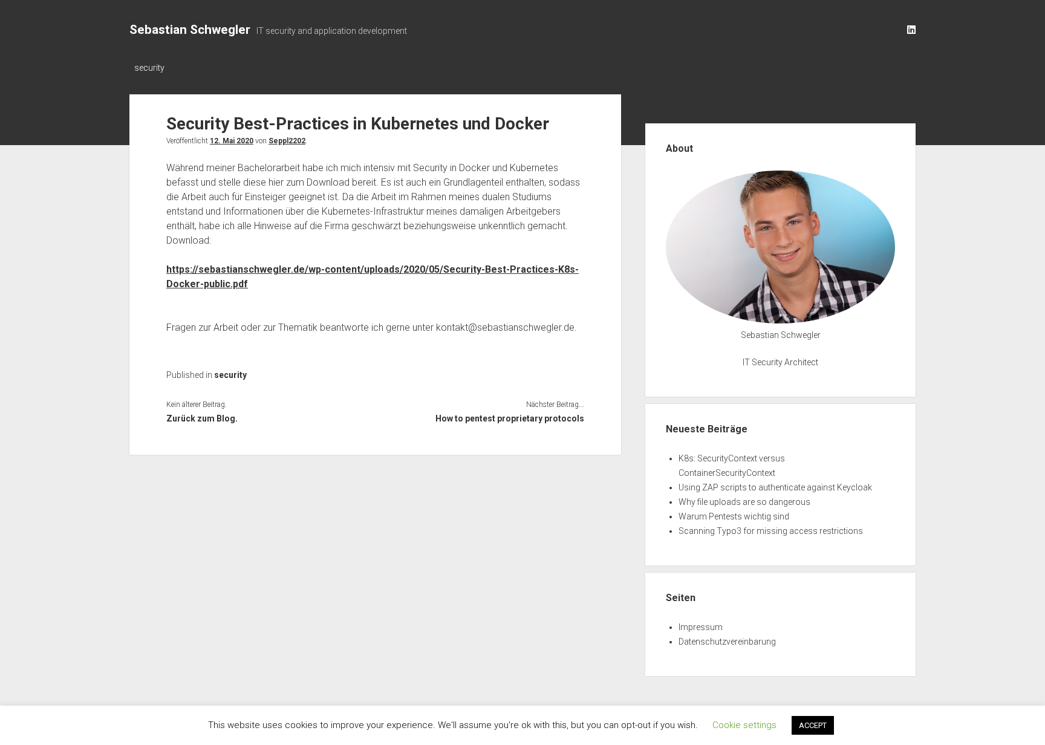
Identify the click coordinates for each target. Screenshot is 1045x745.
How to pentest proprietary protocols (509, 418)
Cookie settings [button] (744, 725)
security (149, 68)
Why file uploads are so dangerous (744, 502)
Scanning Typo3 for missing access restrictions (771, 531)
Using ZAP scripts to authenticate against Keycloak (775, 487)
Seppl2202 (287, 141)
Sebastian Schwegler (189, 29)
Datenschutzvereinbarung (727, 641)
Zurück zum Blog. (202, 418)
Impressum (701, 627)
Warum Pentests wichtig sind (734, 516)
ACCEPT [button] (813, 725)
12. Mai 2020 (231, 141)
